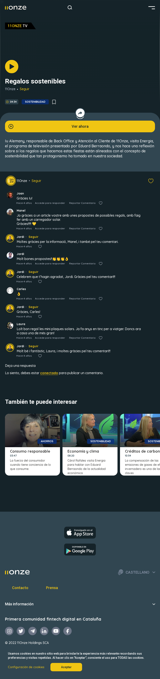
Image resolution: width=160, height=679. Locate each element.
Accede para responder (50, 202)
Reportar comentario (82, 202)
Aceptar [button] (66, 667)
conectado (49, 373)
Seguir (24, 89)
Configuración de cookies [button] (26, 667)
